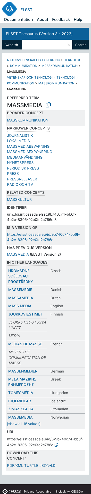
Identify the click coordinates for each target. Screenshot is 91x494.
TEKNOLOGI (73, 60)
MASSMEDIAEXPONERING (29, 151)
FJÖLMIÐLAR (19, 401)
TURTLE (31, 465)
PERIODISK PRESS (23, 168)
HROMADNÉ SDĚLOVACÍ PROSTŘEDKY (20, 276)
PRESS (13, 173)
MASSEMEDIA (20, 417)
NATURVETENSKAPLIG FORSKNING (33, 60)
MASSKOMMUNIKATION (59, 66)
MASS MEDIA (20, 306)
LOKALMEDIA (18, 140)
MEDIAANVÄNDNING (24, 157)
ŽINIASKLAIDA (21, 409)
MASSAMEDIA (20, 298)
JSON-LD (48, 465)
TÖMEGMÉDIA (20, 392)
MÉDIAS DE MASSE (25, 344)
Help (78, 19)
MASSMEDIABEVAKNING (28, 146)
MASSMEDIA (18, 254)
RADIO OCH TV (20, 184)
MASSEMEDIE (20, 289)
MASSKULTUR (19, 199)
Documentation (18, 19)
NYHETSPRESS (20, 162)
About (42, 19)
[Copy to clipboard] (48, 105)
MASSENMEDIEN (23, 371)
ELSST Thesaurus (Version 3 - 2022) (39, 33)
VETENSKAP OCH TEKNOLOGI (29, 77)
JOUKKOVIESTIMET (25, 314)
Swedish (11, 45)
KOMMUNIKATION (23, 66)
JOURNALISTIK (20, 135)
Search (80, 45)
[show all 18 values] (24, 423)
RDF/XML (15, 465)
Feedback (61, 19)
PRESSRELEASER (22, 179)
